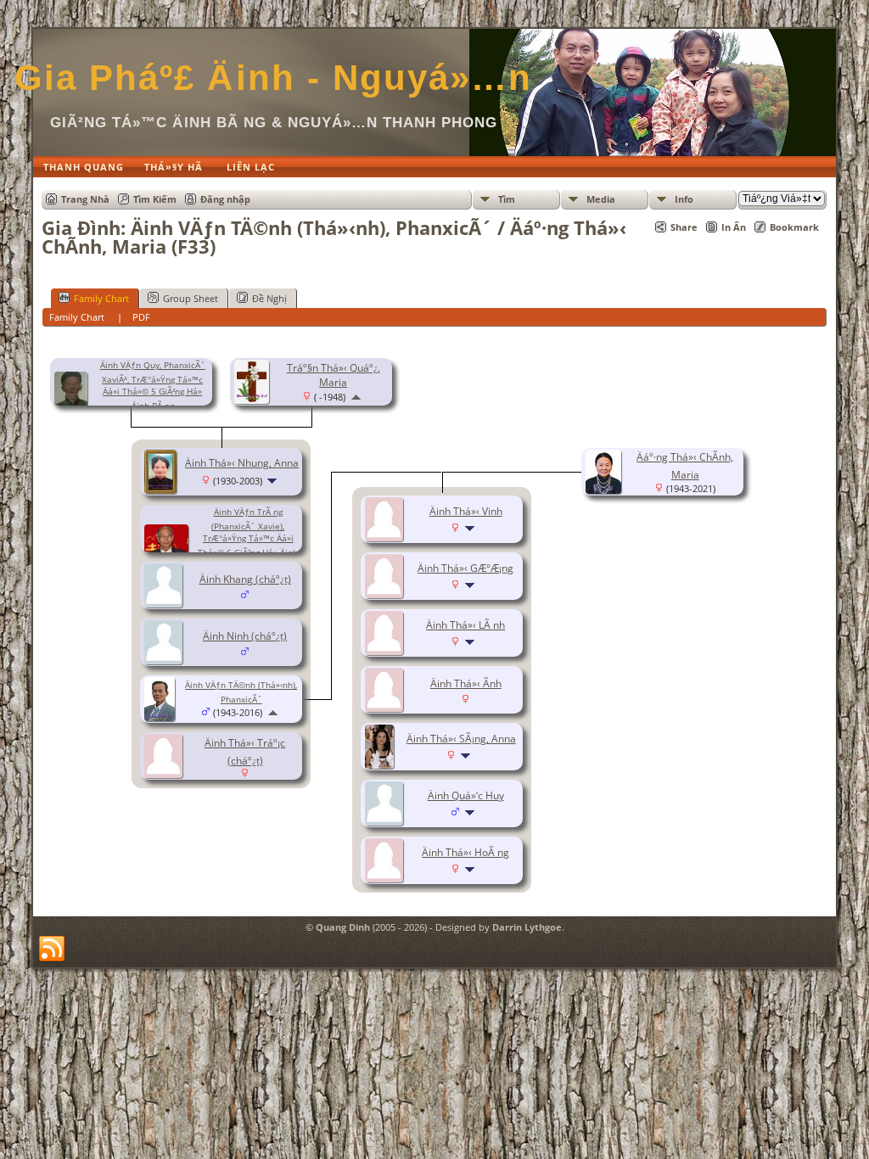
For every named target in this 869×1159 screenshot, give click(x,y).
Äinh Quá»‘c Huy (466, 795)
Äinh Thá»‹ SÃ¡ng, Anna (461, 738)
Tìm (506, 199)
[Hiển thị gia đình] (274, 480)
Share (684, 227)
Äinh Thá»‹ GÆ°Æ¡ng (465, 568)
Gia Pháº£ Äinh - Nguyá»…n (273, 78)
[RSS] (51, 949)
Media (600, 199)
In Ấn (733, 227)
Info (684, 199)
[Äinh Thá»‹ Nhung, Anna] (163, 490)
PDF (141, 317)
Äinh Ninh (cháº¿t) (245, 636)
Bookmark (794, 227)
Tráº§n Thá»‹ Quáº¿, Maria (333, 375)
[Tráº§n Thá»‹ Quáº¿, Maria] (254, 400)
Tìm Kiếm (155, 199)
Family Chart (101, 298)
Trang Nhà (85, 199)
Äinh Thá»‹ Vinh (465, 511)
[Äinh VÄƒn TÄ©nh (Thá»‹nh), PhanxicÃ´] (162, 717)
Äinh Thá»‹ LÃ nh (465, 625)
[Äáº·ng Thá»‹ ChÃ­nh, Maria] (606, 490)
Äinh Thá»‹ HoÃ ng (465, 852)
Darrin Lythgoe (527, 927)
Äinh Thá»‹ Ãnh (466, 683)
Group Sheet (190, 298)
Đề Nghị (269, 298)
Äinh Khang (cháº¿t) (245, 579)
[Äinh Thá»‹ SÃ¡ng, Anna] (382, 765)
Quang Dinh (343, 927)
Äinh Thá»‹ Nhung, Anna (242, 463)
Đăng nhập (225, 199)
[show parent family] (356, 396)
